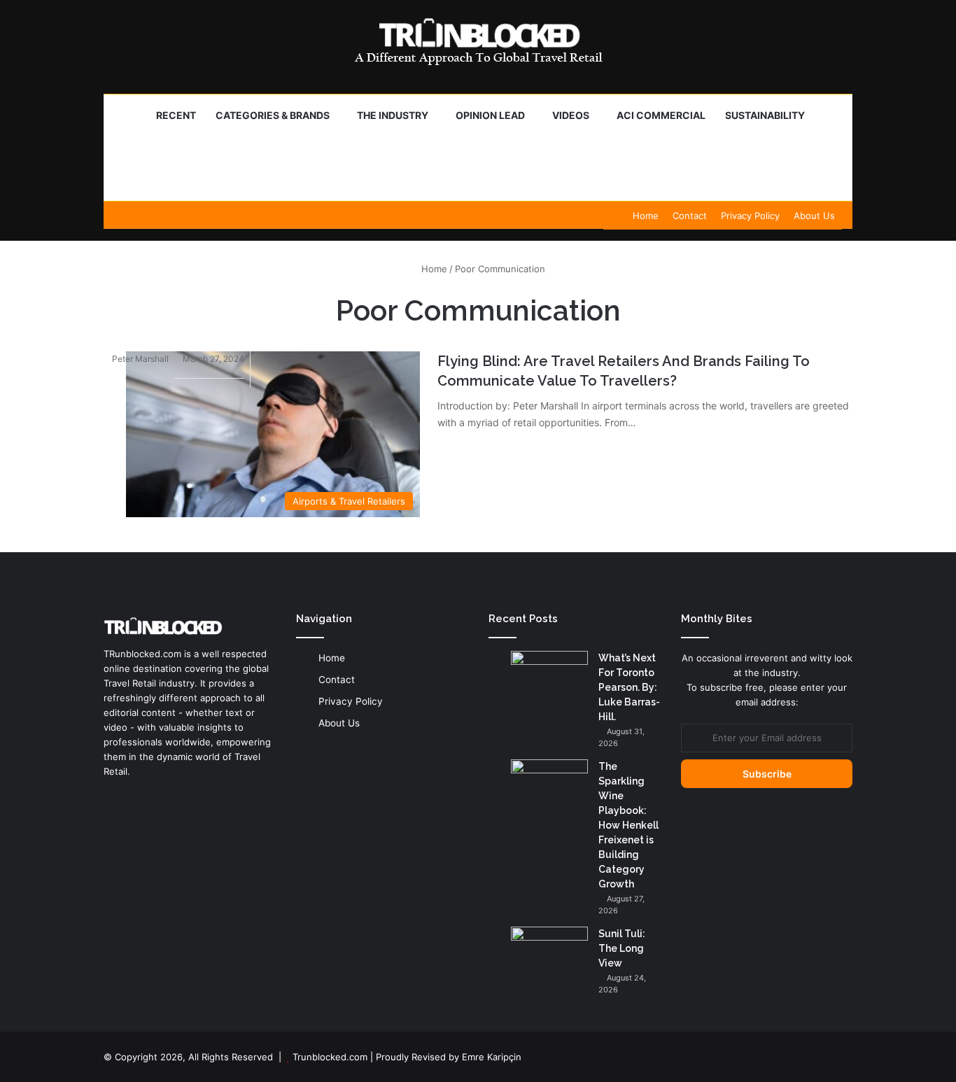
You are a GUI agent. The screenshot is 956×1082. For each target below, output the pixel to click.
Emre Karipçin (491, 1056)
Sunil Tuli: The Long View (621, 948)
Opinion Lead (490, 115)
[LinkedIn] (112, 797)
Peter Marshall (140, 358)
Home (646, 215)
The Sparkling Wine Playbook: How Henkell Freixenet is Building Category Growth (628, 825)
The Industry (392, 115)
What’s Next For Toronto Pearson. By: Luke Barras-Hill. (629, 687)
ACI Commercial (661, 115)
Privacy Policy (750, 215)
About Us (814, 215)
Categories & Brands (273, 115)
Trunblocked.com (330, 1056)
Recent (176, 115)
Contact (690, 215)
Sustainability (765, 115)
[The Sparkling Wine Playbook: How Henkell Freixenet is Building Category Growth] (549, 785)
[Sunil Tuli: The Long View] (549, 953)
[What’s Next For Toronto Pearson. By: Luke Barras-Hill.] (549, 677)
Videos (570, 115)
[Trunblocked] (478, 41)
